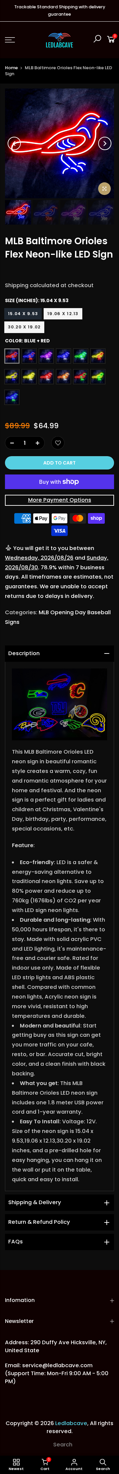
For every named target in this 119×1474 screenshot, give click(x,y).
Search (62, 1444)
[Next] (104, 143)
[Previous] (14, 143)
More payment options (59, 500)
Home (11, 68)
